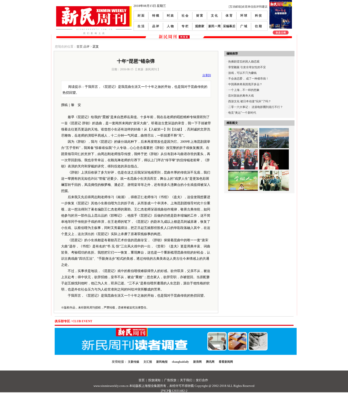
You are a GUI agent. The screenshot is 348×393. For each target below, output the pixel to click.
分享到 (206, 75)
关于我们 (186, 380)
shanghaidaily (180, 361)
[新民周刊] (94, 8)
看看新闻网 (226, 361)
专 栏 (185, 26)
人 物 (170, 26)
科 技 (258, 15)
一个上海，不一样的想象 (243, 90)
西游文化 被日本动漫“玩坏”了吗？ (249, 101)
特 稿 (155, 15)
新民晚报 (162, 361)
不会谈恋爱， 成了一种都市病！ (248, 78)
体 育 (229, 15)
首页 (79, 46)
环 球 (243, 15)
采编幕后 (229, 26)
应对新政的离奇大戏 (241, 95)
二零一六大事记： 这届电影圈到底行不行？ (255, 107)
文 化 (214, 15)
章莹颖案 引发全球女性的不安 (247, 67)
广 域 (243, 26)
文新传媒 (133, 361)
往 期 (258, 26)
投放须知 (154, 380)
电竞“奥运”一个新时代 (242, 112)
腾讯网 (210, 361)
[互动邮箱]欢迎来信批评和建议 (248, 6)
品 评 (155, 26)
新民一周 (214, 26)
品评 (86, 46)
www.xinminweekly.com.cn (111, 386)
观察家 (199, 26)
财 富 (199, 15)
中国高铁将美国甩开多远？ (245, 84)
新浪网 (197, 361)
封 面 (141, 15)
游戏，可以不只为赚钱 (242, 73)
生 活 (141, 26)
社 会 (185, 15)
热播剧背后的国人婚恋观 (243, 61)
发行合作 (202, 380)
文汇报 (147, 361)
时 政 (170, 15)
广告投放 (170, 380)
